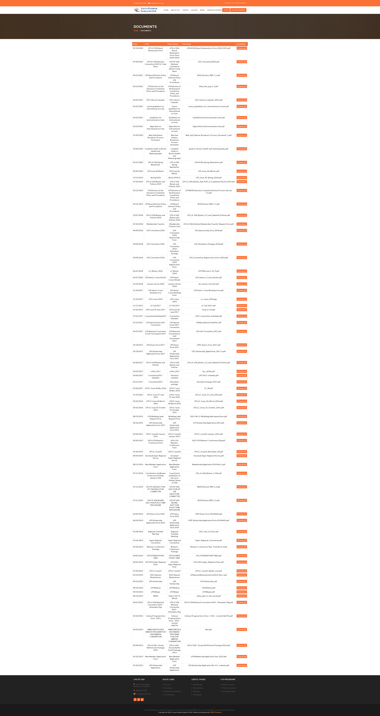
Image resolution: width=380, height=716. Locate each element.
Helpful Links (197, 684)
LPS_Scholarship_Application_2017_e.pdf (209, 351)
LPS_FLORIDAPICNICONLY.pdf (208, 556)
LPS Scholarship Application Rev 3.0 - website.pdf (208, 665)
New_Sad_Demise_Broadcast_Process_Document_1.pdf (209, 135)
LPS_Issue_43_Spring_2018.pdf (209, 178)
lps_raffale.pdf (209, 371)
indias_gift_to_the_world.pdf (209, 596)
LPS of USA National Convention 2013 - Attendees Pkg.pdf (208, 602)
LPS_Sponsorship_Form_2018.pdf (209, 230)
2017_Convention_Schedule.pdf (209, 316)
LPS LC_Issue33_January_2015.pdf (208, 434)
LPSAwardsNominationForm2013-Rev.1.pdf (208, 575)
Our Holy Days (169, 695)
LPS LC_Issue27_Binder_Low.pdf (208, 571)
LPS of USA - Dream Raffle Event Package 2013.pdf (208, 645)
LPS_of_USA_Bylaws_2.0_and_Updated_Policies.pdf (208, 363)
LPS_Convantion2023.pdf (208, 62)
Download (242, 48)
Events (186, 10)
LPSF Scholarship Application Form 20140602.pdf (208, 520)
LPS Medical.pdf (208, 588)
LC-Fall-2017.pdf (209, 306)
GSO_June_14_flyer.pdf (208, 532)
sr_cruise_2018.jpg (209, 299)
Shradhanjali (197, 695)
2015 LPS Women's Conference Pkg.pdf (208, 440)
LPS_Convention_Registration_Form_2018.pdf (209, 258)
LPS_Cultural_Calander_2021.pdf (209, 100)
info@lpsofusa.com (156, 3)
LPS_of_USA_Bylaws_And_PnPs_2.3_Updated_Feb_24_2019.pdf (209, 182)
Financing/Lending (228, 691)
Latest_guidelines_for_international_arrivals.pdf (209, 106)
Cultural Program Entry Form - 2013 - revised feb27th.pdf (209, 616)
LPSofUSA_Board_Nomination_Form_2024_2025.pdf (208, 48)
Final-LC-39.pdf (208, 310)
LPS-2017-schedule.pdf (208, 375)
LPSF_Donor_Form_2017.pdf (209, 345)
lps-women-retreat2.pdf (209, 284)
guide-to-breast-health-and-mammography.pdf (208, 149)
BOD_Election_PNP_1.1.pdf (208, 75)
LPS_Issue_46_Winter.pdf (208, 171)
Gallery (194, 10)
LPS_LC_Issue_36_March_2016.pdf (208, 401)
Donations (196, 691)
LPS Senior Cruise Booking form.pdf (209, 290)
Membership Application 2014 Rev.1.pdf (208, 464)
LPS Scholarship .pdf (208, 581)
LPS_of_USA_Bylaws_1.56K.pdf (209, 473)
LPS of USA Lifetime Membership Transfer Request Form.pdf (209, 224)
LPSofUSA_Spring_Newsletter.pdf (209, 162)
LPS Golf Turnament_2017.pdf (208, 331)
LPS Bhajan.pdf (209, 592)
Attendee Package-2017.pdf (209, 382)
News (202, 10)
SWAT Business (216, 712)
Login (226, 10)
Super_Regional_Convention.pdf (208, 540)
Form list (167, 684)
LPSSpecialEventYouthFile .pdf (208, 323)
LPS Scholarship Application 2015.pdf (208, 423)
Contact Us (168, 688)
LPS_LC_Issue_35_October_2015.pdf (209, 408)
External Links (198, 688)
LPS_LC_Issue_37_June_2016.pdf (208, 395)
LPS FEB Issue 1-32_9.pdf (208, 271)
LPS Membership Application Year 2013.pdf (209, 656)
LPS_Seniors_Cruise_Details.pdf (209, 277)
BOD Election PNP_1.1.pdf (209, 204)
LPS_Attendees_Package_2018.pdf (208, 244)
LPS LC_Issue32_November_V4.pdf (208, 452)
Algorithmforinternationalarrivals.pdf (209, 126)
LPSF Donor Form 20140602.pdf (208, 514)
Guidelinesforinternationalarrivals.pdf (209, 118)
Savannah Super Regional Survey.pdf (209, 456)
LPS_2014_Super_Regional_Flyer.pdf (209, 562)
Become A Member (238, 10)
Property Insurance (229, 688)
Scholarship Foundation (172, 691)
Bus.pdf (209, 629)
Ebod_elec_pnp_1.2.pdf (208, 86)
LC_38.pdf (209, 388)
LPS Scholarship (240, 3)
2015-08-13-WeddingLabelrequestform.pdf (208, 416)
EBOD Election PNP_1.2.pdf (208, 487)
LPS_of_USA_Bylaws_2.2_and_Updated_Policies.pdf (208, 215)
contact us (229, 3)
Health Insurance (228, 684)
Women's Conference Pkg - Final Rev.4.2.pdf (208, 547)
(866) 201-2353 (140, 3)
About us (175, 10)
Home (166, 10)
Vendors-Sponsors (215, 10)
